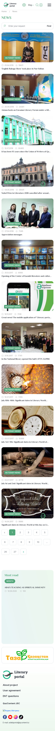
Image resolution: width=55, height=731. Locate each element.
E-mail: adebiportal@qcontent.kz (16, 722)
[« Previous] (5, 532)
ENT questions (11, 696)
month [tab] (10, 581)
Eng (30, 5)
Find (49, 26)
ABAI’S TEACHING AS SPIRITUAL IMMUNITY (25, 587)
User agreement (12, 690)
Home (4, 11)
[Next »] (23, 552)
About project (10, 685)
